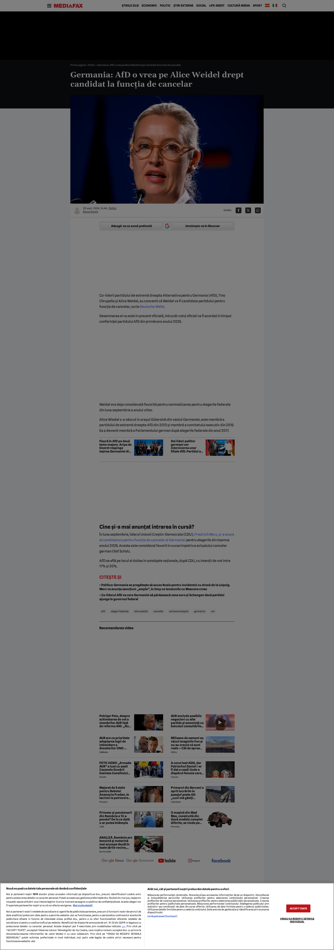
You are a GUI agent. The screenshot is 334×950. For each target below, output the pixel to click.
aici (123, 926)
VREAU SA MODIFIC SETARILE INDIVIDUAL (297, 920)
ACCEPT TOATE (298, 908)
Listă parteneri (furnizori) (162, 916)
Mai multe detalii (83, 905)
